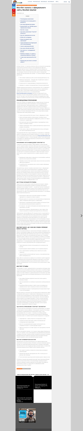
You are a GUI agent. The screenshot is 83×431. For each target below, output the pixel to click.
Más (57, 1)
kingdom (24, 368)
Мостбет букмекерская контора (27, 35)
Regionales (44, 1)
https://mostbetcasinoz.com (44, 135)
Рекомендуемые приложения (26, 18)
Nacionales (51, 1)
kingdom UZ (28, 368)
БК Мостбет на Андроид (25, 37)
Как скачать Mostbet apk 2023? (27, 48)
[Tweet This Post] (14, 7)
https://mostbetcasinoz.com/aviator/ (25, 93)
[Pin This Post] (14, 10)
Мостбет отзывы (24, 29)
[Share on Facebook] (14, 5)
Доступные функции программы (27, 24)
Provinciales (36, 1)
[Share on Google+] (14, 12)
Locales (30, 1)
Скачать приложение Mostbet (27, 46)
